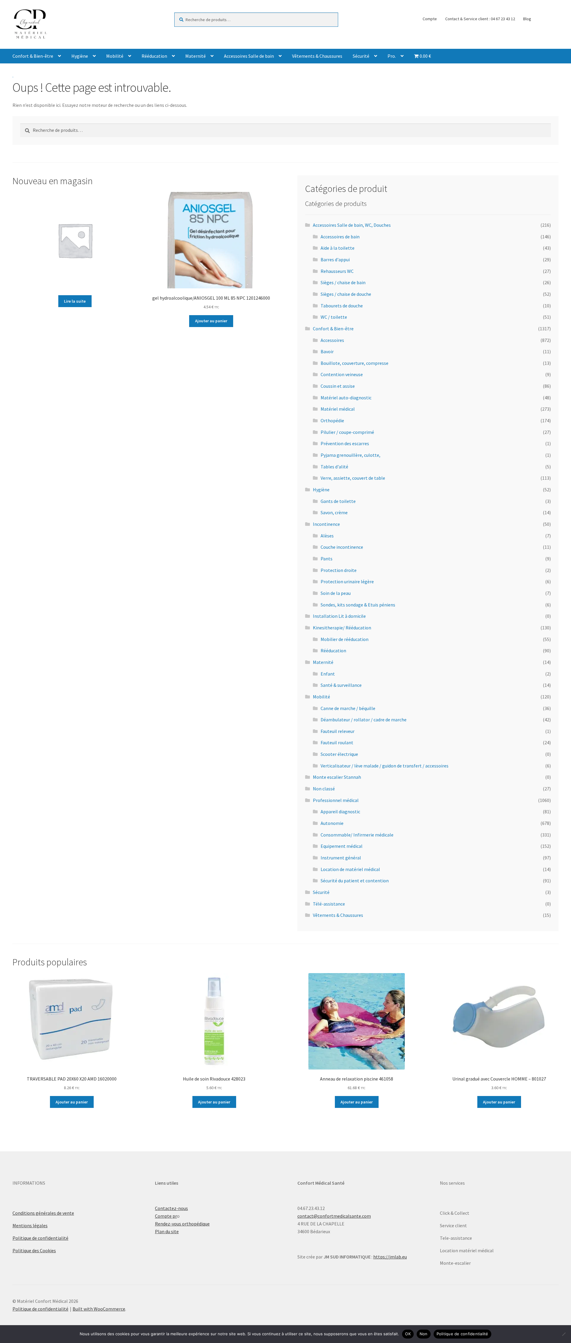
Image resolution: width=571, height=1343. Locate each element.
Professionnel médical (336, 800)
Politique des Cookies (34, 1250)
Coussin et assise (338, 386)
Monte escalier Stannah (337, 777)
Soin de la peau (336, 593)
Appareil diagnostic (340, 811)
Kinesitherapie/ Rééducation (342, 628)
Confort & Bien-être (32, 56)
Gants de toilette (338, 501)
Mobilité (114, 56)
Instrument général (341, 858)
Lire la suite (75, 301)
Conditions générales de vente (43, 1213)
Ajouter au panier (211, 320)
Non (424, 1333)
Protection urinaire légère (347, 581)
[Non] (564, 1334)
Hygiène (79, 56)
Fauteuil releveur (337, 731)
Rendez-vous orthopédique (182, 1224)
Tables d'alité (334, 467)
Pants (326, 559)
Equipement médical (342, 846)
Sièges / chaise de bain (343, 282)
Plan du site (167, 1231)
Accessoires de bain (340, 237)
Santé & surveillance (341, 685)
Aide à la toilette (337, 248)
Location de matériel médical (350, 869)
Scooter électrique (339, 754)
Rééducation (154, 56)
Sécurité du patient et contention (355, 881)
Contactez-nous (171, 1208)
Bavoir (327, 351)
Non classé (324, 789)
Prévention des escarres (345, 443)
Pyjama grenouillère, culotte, (350, 455)
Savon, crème (334, 512)
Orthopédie (332, 420)
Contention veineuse (342, 374)
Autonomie (332, 823)
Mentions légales (30, 1225)
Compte (430, 18)
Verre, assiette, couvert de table (353, 478)
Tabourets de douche (342, 306)
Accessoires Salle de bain (249, 56)
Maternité (195, 56)
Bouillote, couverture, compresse (354, 363)
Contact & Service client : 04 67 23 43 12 (480, 18)
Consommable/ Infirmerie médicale (357, 835)
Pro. (392, 56)
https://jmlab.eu (390, 1257)
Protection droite (339, 570)
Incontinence (326, 524)
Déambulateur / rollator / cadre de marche (364, 720)
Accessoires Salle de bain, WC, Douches (352, 225)
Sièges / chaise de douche (346, 294)
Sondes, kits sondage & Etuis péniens (358, 605)
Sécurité (361, 56)
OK (408, 1333)
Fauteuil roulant (337, 742)
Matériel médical (338, 409)
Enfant (328, 674)
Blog (527, 18)
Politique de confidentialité (40, 1238)
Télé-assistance (329, 904)
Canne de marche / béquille (348, 708)
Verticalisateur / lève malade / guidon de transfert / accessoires (384, 766)
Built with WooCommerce (99, 1309)
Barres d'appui (335, 259)
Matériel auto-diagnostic (346, 398)
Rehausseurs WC (337, 271)
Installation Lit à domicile (339, 616)
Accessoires (332, 340)
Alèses (327, 536)
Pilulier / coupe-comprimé (347, 432)
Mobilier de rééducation (344, 639)
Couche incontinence (342, 547)
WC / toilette (334, 317)
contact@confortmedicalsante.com (334, 1216)
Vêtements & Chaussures (317, 56)
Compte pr (166, 1216)
